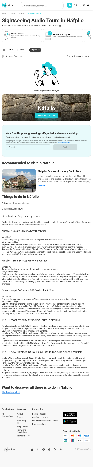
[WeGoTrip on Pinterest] (44, 449)
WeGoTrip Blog (21, 421)
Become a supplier (40, 413)
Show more (42, 185)
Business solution (39, 424)
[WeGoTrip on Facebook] (38, 449)
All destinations (7, 414)
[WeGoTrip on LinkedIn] (61, 449)
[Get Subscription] (69, 5)
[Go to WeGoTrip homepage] (8, 5)
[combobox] (43, 5)
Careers (20, 417)
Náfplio (21, 13)
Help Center (22, 426)
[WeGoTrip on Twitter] (55, 449)
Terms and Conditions (22, 431)
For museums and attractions (45, 420)
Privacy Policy (23, 435)
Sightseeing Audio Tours (35, 13)
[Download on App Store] (70, 415)
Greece (12, 13)
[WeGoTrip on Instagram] (32, 449)
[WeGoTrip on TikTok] (49, 449)
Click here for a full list (11, 392)
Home (4, 13)
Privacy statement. (64, 142)
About (20, 413)
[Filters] (4, 50)
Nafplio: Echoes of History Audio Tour (59, 171)
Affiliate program (40, 417)
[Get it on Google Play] (70, 421)
